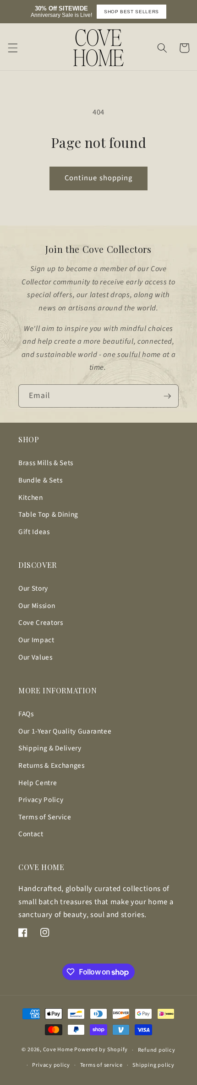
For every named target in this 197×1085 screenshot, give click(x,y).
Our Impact (36, 640)
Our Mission (36, 606)
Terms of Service (44, 817)
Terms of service (101, 1065)
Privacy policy (51, 1065)
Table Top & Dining (48, 514)
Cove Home (58, 1050)
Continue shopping (99, 178)
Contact (31, 834)
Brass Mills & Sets (45, 463)
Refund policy (156, 1050)
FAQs (26, 714)
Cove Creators (40, 623)
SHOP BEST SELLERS (131, 11)
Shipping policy (153, 1065)
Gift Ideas (34, 532)
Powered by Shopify (101, 1050)
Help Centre (37, 783)
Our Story (33, 588)
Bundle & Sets (40, 480)
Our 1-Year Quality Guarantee (64, 731)
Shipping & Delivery (50, 748)
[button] (12, 48)
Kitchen (30, 498)
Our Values (35, 657)
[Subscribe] (167, 396)
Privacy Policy (40, 800)
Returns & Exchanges (51, 765)
